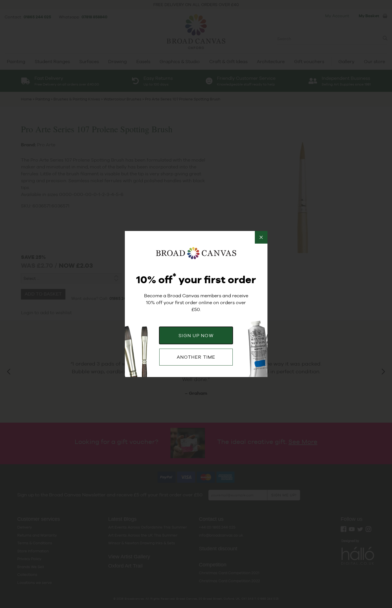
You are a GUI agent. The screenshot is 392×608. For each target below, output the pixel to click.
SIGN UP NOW (195, 335)
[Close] (261, 237)
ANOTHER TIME (196, 357)
